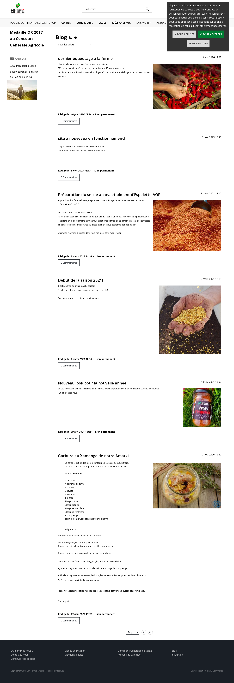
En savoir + (143, 22)
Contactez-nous (19, 654)
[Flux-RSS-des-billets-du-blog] (70, 37)
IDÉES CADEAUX (121, 22)
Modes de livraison (74, 650)
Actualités (164, 22)
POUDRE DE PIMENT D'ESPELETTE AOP (33, 22)
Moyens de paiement (129, 654)
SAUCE (102, 22)
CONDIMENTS (85, 22)
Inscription (177, 654)
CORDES (66, 22)
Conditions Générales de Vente (135, 650)
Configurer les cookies (23, 658)
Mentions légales (73, 654)
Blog (174, 650)
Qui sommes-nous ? (22, 650)
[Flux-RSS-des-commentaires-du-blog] (75, 37)
